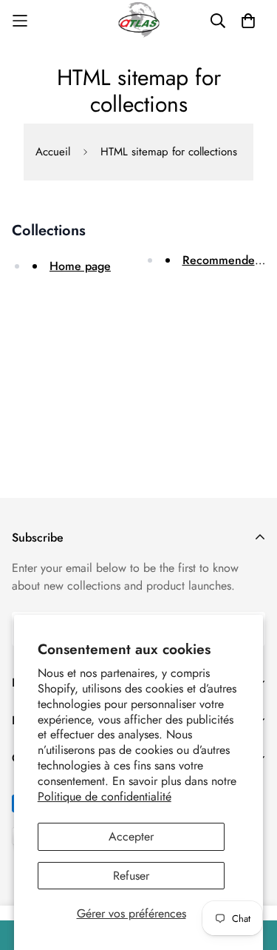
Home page (80, 265)
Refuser (131, 875)
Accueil (52, 152)
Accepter (131, 836)
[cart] (248, 21)
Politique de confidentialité (104, 796)
